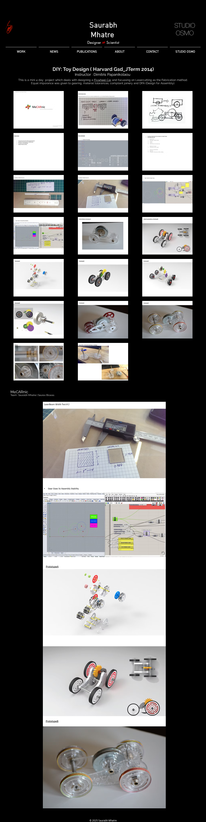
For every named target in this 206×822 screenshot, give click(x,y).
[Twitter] (110, 814)
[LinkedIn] (95, 814)
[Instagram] (103, 814)
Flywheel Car (102, 80)
